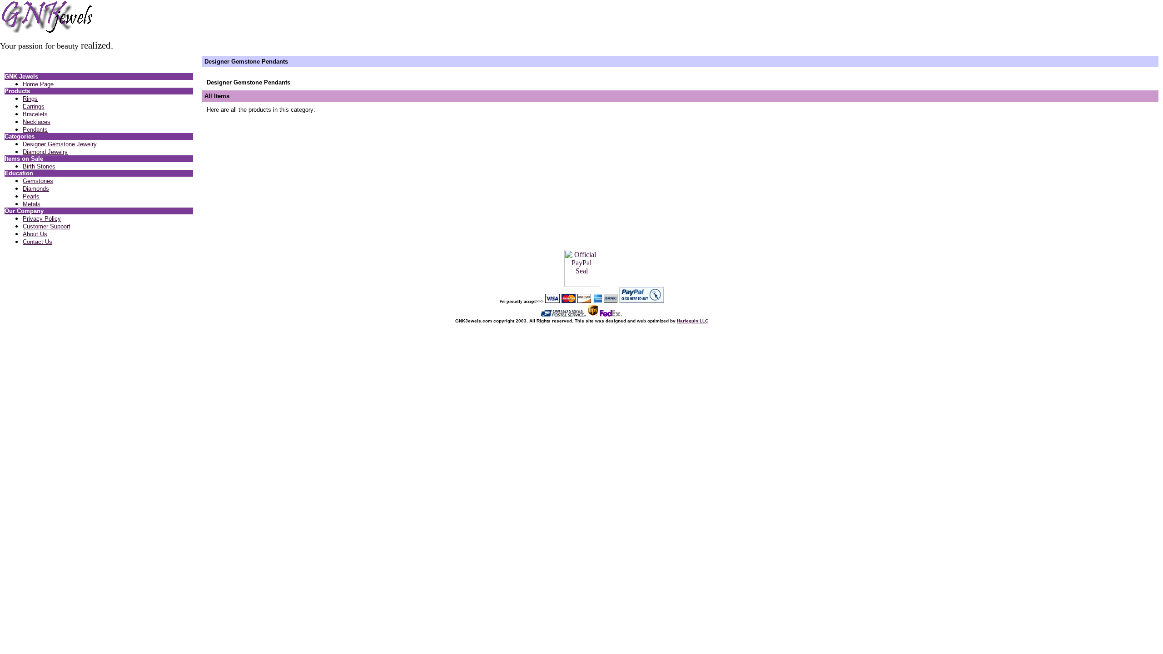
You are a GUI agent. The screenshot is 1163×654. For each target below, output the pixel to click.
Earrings (34, 106)
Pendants (35, 129)
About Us (35, 234)
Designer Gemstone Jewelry (60, 144)
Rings (30, 98)
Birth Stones (39, 166)
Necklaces (36, 122)
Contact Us (37, 241)
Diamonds (36, 188)
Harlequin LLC (692, 320)
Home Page (38, 84)
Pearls (31, 196)
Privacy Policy (42, 218)
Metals (31, 204)
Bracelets (35, 114)
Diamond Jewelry (45, 152)
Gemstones (38, 181)
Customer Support (46, 226)
